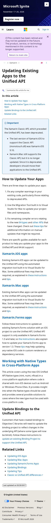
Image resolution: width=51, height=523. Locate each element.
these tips (39, 226)
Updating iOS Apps (17, 456)
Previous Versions (26, 507)
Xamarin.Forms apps (17, 317)
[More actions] (46, 63)
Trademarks (7, 519)
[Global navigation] (2, 29)
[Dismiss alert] (46, 4)
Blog (39, 507)
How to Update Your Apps (16, 100)
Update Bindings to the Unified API (20, 110)
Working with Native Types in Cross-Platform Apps (24, 105)
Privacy (18, 511)
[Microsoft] (25, 29)
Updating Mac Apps (17, 459)
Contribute (7, 511)
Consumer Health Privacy (13, 515)
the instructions (27, 339)
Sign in (45, 29)
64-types (23, 222)
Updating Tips (14, 471)
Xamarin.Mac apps (15, 285)
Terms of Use (36, 515)
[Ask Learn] (42, 63)
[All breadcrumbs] (4, 63)
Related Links (10, 114)
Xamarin (13, 62)
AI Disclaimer (8, 507)
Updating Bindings (17, 467)
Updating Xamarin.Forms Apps (23, 463)
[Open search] (38, 29)
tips (8, 279)
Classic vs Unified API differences (24, 474)
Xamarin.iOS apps (14, 254)
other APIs (38, 222)
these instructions (37, 275)
